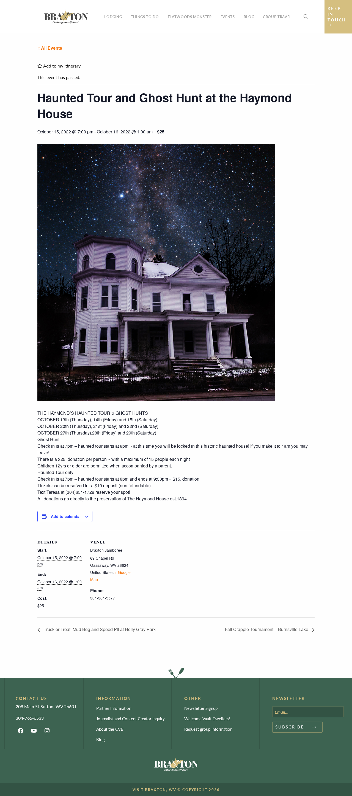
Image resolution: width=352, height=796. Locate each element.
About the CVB (109, 729)
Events (228, 16)
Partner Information (113, 708)
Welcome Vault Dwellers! (207, 718)
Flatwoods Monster (190, 16)
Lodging (113, 16)
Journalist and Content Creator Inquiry (130, 718)
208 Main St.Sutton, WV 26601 (46, 706)
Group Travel (277, 16)
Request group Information (208, 729)
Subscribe (289, 727)
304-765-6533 (30, 718)
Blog (249, 16)
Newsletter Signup (201, 708)
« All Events (49, 48)
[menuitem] (113, 16)
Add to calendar (66, 516)
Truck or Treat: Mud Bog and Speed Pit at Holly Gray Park (99, 629)
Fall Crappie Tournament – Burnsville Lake (267, 629)
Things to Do (145, 16)
